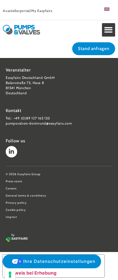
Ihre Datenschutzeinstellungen (59, 261)
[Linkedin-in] (11, 151)
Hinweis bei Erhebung (31, 273)
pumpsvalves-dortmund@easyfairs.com (39, 123)
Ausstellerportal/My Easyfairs (27, 11)
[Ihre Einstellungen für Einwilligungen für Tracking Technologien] (10, 274)
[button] (108, 30)
